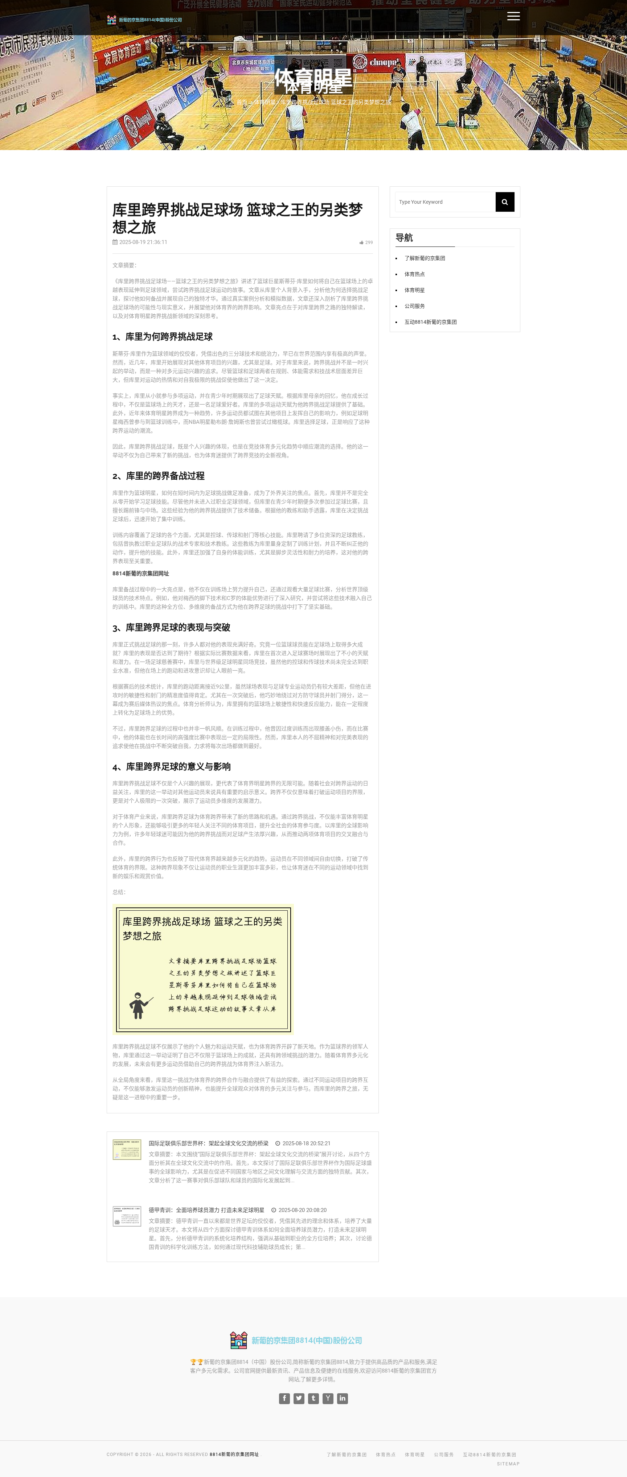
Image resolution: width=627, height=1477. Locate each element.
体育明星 (415, 290)
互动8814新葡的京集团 (431, 322)
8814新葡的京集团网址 (234, 1454)
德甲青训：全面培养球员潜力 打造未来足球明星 (207, 1210)
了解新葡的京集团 (549, 15)
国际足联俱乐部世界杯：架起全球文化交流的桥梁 (209, 1143)
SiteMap (508, 1463)
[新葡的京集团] (154, 18)
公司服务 (415, 306)
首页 (242, 102)
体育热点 (593, 15)
